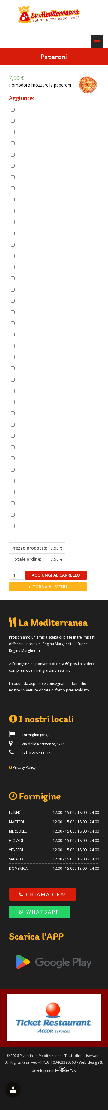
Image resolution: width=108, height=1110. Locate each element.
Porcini (31, 390)
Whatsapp (42, 912)
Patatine (32, 357)
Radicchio (33, 402)
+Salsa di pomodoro (42, 424)
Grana (30, 222)
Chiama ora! (45, 894)
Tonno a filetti (37, 188)
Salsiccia (32, 154)
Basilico (32, 481)
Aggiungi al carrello (56, 575)
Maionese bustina (40, 525)
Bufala (31, 199)
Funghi (31, 323)
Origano (26, 503)
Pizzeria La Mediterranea (41, 1055)
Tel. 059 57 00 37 (35, 753)
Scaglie (31, 255)
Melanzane (34, 334)
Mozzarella (34, 233)
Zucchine (33, 447)
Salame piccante (39, 143)
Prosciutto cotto (38, 120)
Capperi (32, 278)
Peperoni (33, 368)
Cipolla (31, 312)
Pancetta (33, 109)
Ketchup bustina (39, 514)
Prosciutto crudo (39, 132)
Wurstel (32, 166)
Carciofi (32, 289)
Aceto (30, 458)
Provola (32, 244)
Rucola (31, 413)
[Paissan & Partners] (66, 1070)
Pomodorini (35, 379)
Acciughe (33, 177)
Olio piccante (30, 492)
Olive (30, 346)
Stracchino (34, 267)
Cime (30, 301)
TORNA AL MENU (49, 587)
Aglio (30, 469)
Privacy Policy (24, 767)
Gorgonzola (35, 211)
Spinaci (31, 436)
